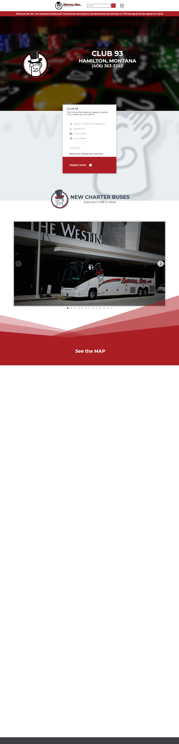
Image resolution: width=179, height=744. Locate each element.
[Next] (160, 264)
